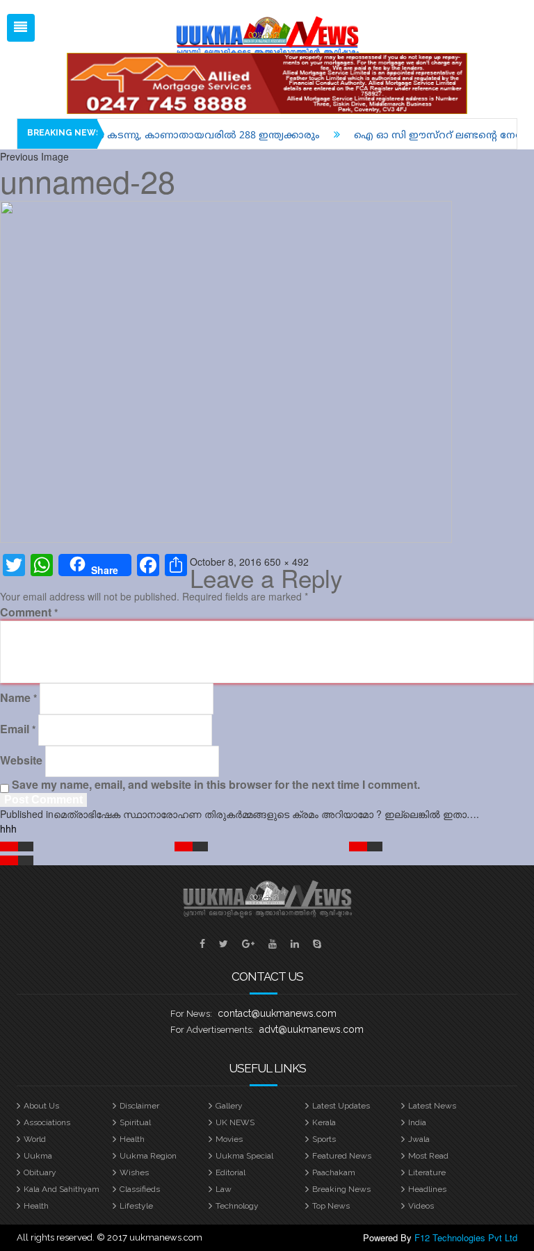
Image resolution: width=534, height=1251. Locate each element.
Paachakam (333, 1172)
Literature (427, 1172)
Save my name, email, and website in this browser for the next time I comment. (216, 784)
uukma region (148, 1156)
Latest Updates (341, 1106)
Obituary (40, 1172)
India (417, 1122)
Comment (29, 612)
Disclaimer (139, 1106)
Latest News (432, 1106)
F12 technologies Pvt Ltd (465, 1237)
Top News (331, 1206)
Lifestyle (136, 1206)
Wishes (134, 1172)
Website (21, 760)
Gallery (229, 1106)
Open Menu (21, 28)
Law (224, 1189)
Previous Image (34, 156)
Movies (229, 1139)
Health (132, 1139)
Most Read (428, 1156)
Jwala (419, 1139)
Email (17, 729)
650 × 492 (286, 562)
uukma (38, 1156)
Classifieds (140, 1189)
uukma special (244, 1156)
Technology (237, 1206)
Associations (47, 1122)
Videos (421, 1206)
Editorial (230, 1172)
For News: (191, 1013)
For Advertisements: (212, 1029)
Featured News (341, 1156)
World (35, 1139)
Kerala (324, 1122)
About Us (41, 1106)
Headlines (427, 1189)
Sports (324, 1139)
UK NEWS (235, 1122)
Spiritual (135, 1122)
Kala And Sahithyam (61, 1189)
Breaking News (341, 1189)
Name (18, 697)
